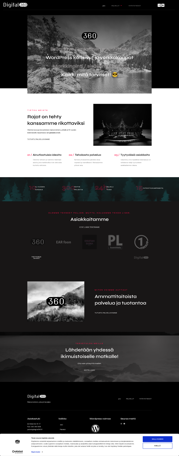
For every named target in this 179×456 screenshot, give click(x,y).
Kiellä (157, 446)
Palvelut (116, 6)
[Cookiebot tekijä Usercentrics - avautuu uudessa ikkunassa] (17, 452)
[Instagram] (159, 5)
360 (103, 6)
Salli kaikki (157, 439)
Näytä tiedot (35, 452)
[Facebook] (162, 5)
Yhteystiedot (135, 6)
